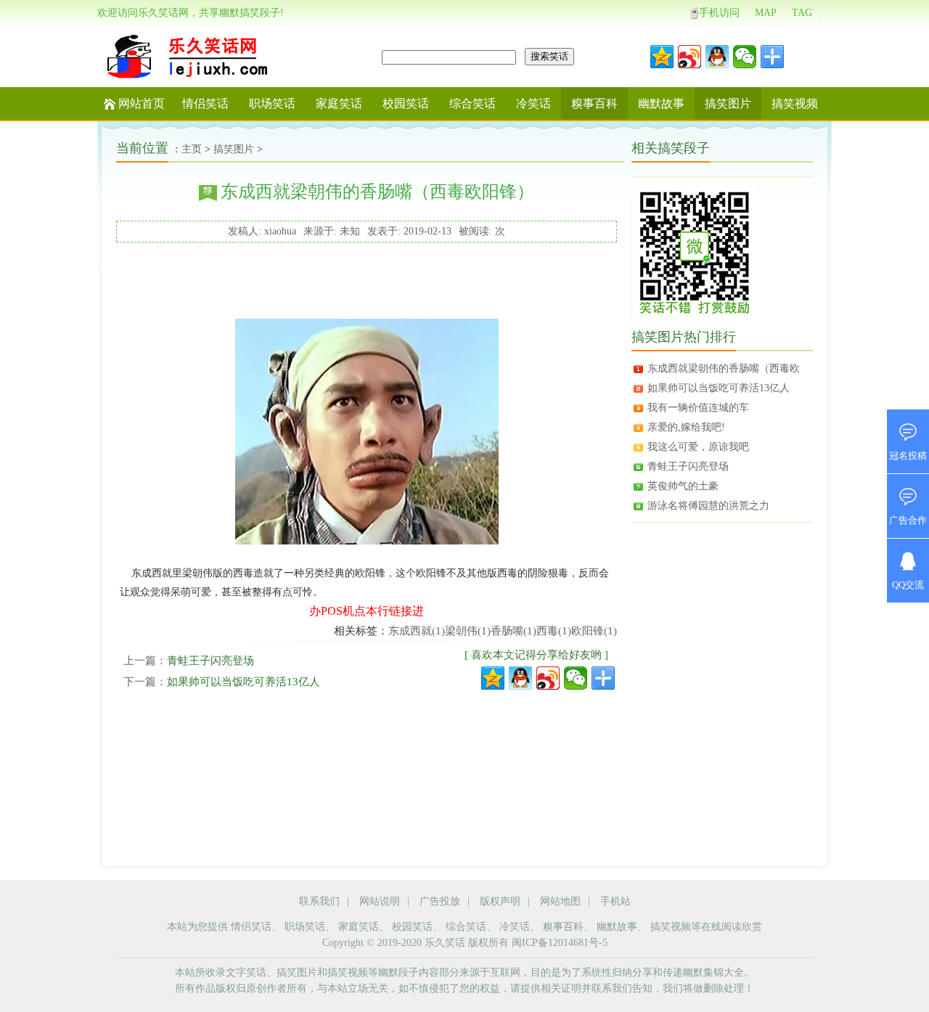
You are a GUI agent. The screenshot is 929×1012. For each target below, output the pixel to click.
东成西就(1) (416, 631)
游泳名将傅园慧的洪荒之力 (708, 505)
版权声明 (500, 901)
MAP (766, 12)
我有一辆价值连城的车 (698, 407)
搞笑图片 (728, 103)
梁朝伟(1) (468, 631)
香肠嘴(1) (513, 631)
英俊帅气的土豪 (683, 486)
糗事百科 (594, 103)
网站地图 (560, 901)
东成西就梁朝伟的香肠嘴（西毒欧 (723, 368)
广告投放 (440, 901)
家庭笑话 (339, 103)
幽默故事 (661, 103)
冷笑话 (533, 103)
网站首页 (141, 103)
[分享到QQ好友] (717, 56)
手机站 (615, 901)
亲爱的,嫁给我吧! (686, 427)
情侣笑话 (205, 103)
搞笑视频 (795, 103)
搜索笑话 (549, 56)
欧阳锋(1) (594, 631)
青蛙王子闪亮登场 (210, 660)
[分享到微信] (744, 56)
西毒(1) (553, 631)
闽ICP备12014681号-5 (559, 942)
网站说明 (379, 901)
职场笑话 (272, 103)
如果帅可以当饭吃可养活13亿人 (243, 681)
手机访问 (719, 12)
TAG (802, 12)
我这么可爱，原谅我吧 (698, 446)
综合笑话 (472, 103)
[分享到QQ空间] (662, 56)
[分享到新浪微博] (689, 56)
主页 (191, 149)
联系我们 (319, 901)
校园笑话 (405, 103)
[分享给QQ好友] (520, 678)
